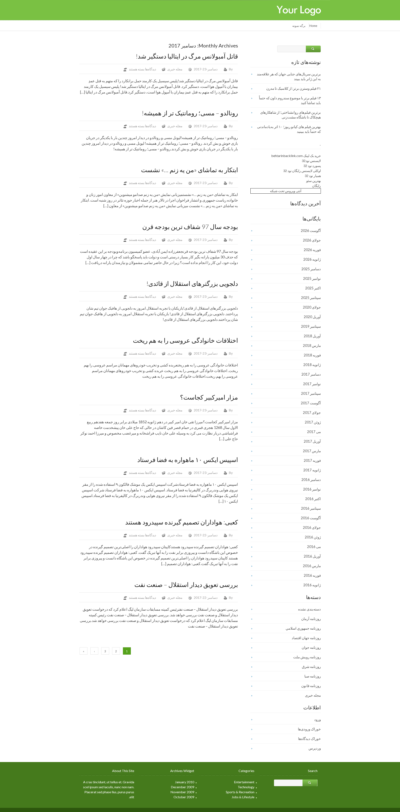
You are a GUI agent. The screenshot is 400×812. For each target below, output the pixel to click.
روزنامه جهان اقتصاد (306, 638)
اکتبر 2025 (313, 288)
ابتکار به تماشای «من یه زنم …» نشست (189, 169)
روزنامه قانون (311, 686)
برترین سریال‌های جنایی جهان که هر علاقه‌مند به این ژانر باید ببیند (289, 76)
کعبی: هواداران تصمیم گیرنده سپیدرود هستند (181, 522)
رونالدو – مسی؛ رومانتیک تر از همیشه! (190, 113)
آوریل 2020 (312, 317)
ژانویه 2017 (312, 470)
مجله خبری (174, 69)
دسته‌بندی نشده (309, 609)
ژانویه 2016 (312, 585)
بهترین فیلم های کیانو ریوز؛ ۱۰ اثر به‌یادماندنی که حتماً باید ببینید (289, 129)
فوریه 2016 (312, 575)
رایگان (316, 186)
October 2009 (184, 797)
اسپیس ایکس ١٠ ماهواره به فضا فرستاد (187, 459)
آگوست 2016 (311, 518)
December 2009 (182, 787)
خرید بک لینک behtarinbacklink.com (296, 156)
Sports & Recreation (240, 792)
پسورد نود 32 (312, 166)
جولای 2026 (312, 240)
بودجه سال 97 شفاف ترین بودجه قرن (190, 226)
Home (313, 25)
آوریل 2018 (312, 336)
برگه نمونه (298, 25)
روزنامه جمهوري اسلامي (303, 628)
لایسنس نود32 (311, 161)
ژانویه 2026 (312, 259)
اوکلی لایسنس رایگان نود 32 (302, 171)
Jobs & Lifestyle (243, 797)
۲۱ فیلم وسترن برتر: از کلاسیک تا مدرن (293, 88)
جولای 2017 (312, 412)
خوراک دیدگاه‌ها (309, 738)
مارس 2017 (312, 451)
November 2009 (182, 792)
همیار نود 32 (313, 176)
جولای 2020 (312, 307)
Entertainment (244, 782)
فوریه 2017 (312, 460)
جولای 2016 (312, 527)
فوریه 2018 (312, 355)
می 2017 (314, 432)
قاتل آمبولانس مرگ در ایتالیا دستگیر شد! (187, 56)
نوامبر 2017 (312, 384)
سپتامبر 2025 (311, 297)
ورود (317, 719)
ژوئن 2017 (313, 422)
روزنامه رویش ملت (307, 657)
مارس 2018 (312, 345)
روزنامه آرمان (311, 618)
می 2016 (314, 546)
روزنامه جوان (311, 647)
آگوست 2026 (311, 230)
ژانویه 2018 (312, 364)
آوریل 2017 (312, 441)
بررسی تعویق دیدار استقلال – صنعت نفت (186, 584)
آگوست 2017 (311, 403)
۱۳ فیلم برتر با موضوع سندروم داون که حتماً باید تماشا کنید (290, 100)
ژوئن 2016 (313, 537)
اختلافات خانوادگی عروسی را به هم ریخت (185, 340)
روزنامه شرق (311, 666)
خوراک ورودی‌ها (309, 729)
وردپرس (315, 748)
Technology (246, 787)
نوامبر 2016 (312, 489)
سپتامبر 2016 (311, 508)
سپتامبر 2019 (311, 326)
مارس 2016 (312, 566)
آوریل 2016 (312, 556)
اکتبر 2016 (313, 499)
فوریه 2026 (312, 250)
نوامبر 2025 (312, 278)
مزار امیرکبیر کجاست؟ (209, 397)
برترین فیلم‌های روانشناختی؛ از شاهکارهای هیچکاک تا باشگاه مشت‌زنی (290, 114)
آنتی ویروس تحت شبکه (285, 191)
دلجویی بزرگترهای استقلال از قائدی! (192, 283)
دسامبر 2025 (311, 269)
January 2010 (184, 782)
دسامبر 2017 (311, 374)
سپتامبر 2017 (311, 393)
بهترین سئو (313, 181)
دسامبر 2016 (311, 479)
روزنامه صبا (312, 676)
